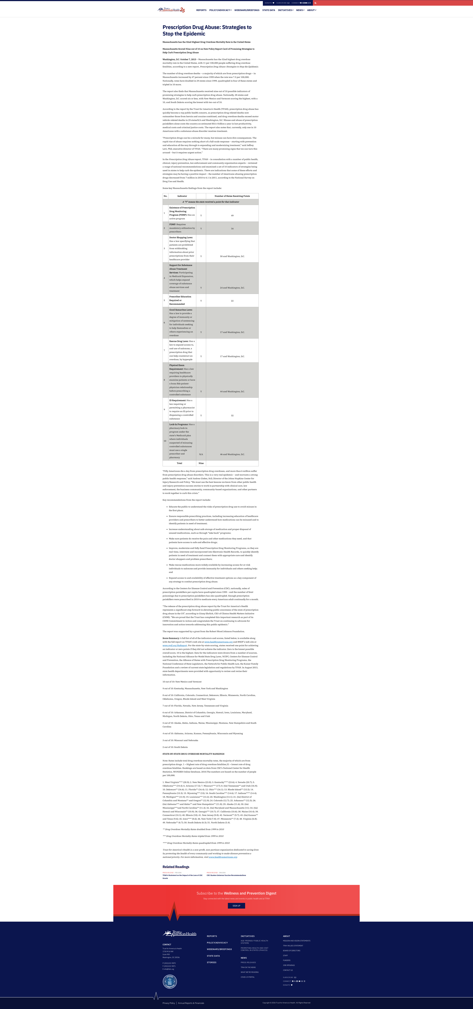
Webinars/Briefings (246, 10)
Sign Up (236, 906)
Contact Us (288, 970)
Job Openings (289, 965)
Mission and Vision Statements (296, 941)
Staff (285, 955)
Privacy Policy (169, 1003)
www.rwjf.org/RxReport (175, 645)
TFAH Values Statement (293, 946)
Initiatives (285, 10)
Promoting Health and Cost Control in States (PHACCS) (254, 949)
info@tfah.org (169, 969)
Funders (286, 960)
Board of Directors (291, 950)
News (299, 10)
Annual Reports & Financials (191, 1003)
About (311, 10)
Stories (211, 962)
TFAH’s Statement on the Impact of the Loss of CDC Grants (183, 875)
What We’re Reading (250, 972)
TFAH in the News (248, 967)
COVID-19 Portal (248, 977)
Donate (268, 3)
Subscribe (282, 3)
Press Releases (248, 962)
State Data (268, 10)
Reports (201, 10)
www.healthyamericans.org (218, 642)
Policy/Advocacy (219, 10)
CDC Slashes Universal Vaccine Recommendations (226, 874)
